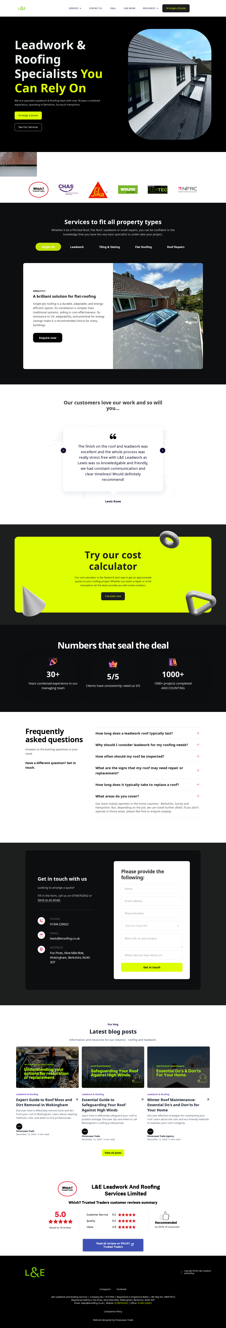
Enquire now (47, 338)
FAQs (112, 8)
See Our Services (28, 127)
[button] (75, 8)
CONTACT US (95, 8)
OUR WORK (129, 8)
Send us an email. (49, 900)
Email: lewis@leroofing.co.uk (89, 1303)
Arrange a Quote (28, 115)
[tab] (48, 247)
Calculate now (113, 596)
